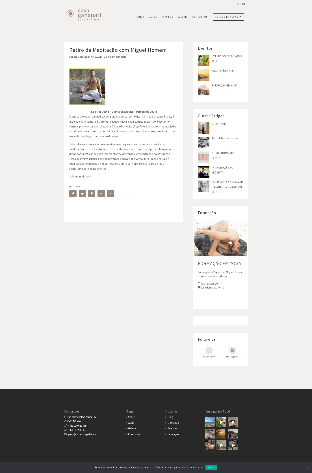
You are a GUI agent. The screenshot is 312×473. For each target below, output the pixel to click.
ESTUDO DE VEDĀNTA (228, 17)
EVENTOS (167, 17)
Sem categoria (118, 56)
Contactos (134, 434)
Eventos (172, 428)
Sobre (131, 417)
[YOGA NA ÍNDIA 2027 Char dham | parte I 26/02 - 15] (233, 445)
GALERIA (182, 17)
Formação (173, 434)
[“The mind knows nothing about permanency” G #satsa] (221, 422)
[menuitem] (238, 4)
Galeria (132, 428)
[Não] (307, 467)
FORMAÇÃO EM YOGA (219, 263)
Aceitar (211, 467)
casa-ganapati (81, 56)
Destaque (173, 422)
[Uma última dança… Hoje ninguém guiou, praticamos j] (233, 422)
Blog (106, 56)
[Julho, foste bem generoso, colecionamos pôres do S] (221, 434)
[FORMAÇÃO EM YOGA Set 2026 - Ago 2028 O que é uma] (233, 434)
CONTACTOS (200, 17)
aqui (88, 176)
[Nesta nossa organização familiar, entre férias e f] (210, 422)
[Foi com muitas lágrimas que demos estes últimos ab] (210, 434)
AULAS (153, 17)
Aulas (131, 422)
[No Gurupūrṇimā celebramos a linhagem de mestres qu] (210, 445)
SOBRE (141, 17)
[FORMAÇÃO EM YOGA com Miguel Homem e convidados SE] (221, 445)
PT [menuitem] (238, 4)
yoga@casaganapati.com (82, 434)
